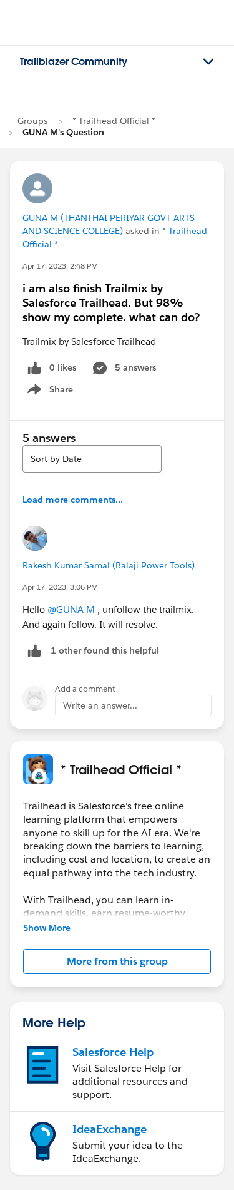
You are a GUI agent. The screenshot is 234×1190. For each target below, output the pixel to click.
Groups (32, 120)
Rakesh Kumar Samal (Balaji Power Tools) (108, 565)
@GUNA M (71, 609)
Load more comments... (72, 499)
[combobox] (92, 459)
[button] (117, 961)
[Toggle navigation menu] (208, 62)
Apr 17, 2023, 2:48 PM (60, 265)
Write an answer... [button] (100, 705)
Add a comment (85, 689)
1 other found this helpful (105, 650)
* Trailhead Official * (113, 120)
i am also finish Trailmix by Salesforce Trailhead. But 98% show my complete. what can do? (111, 302)
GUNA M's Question (63, 132)
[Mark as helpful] (34, 651)
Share (48, 392)
